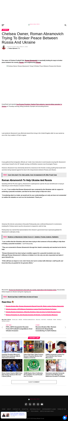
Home (3, 409)
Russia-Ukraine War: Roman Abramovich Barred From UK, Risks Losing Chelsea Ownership (35, 306)
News (20, 319)
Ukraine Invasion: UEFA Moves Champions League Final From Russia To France (31, 309)
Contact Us (16, 409)
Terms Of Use (61, 409)
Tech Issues (34, 411)
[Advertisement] (34, 11)
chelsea (15, 319)
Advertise (25, 409)
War (55, 319)
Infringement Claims (49, 409)
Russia (21, 62)
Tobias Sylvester (13, 48)
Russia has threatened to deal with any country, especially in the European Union (32, 289)
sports (44, 319)
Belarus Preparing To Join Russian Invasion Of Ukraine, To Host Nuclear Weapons (32, 314)
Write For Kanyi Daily (47, 411)
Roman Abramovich (31, 60)
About (9, 409)
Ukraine (38, 62)
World (59, 319)
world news (5, 321)
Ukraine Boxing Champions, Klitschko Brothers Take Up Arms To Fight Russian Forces (33, 312)
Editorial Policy (35, 409)
